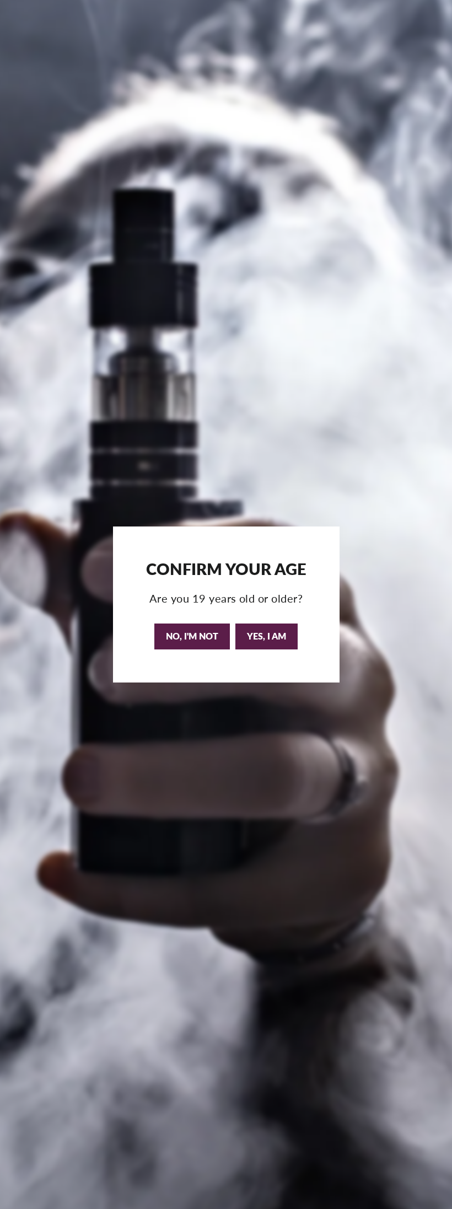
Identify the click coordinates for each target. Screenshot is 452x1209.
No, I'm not (192, 636)
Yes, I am (266, 636)
